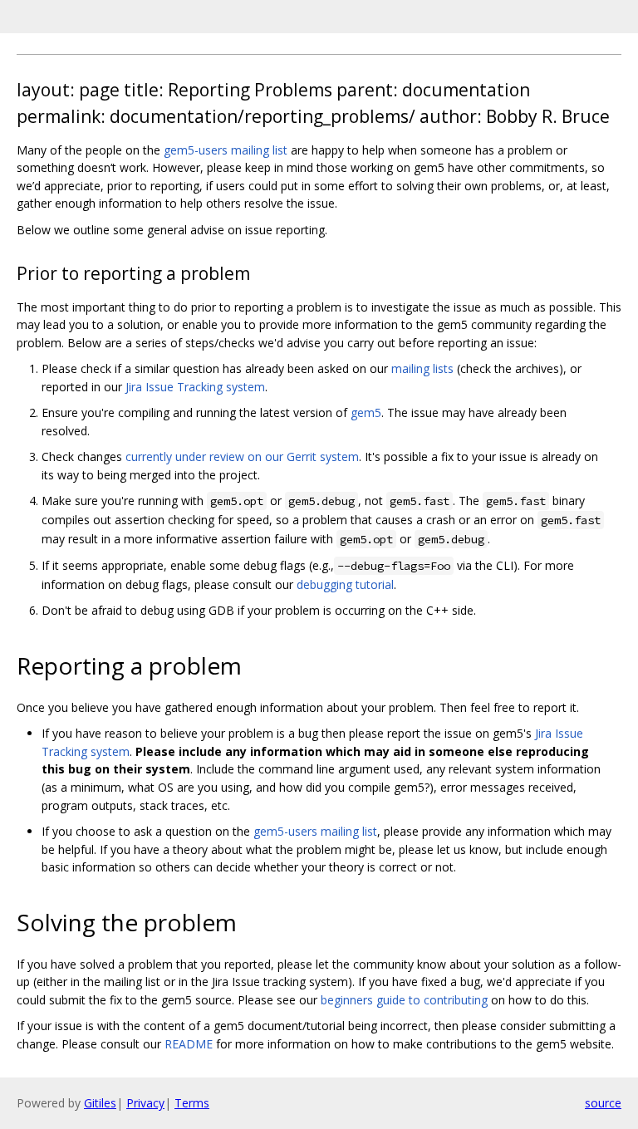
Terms (191, 1103)
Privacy (145, 1103)
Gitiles (100, 1103)
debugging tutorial (345, 584)
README (188, 1044)
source (603, 1103)
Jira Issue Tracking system (195, 387)
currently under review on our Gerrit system (242, 456)
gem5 (366, 412)
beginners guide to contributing (404, 1000)
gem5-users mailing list (225, 150)
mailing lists (422, 368)
